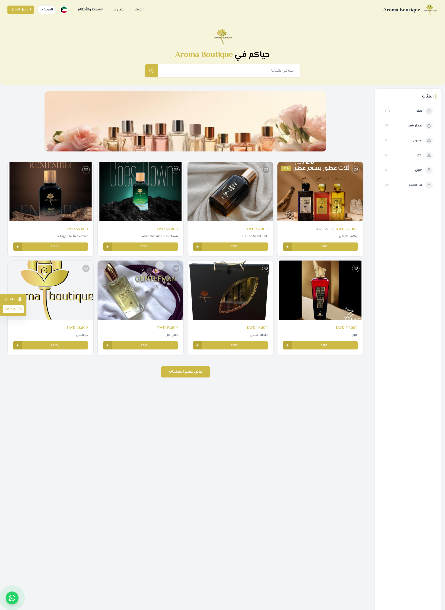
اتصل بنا (118, 10)
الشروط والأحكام (90, 10)
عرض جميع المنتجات (185, 372)
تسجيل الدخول (20, 9)
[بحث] (151, 70)
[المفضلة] (355, 169)
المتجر (139, 10)
